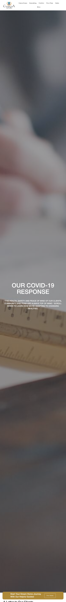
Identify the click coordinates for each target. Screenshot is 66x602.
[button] (39, 7)
